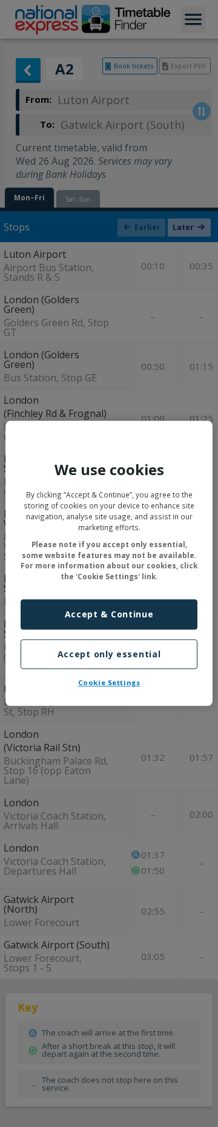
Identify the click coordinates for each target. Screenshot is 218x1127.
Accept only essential (109, 654)
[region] (109, 563)
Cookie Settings (109, 683)
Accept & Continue (109, 614)
